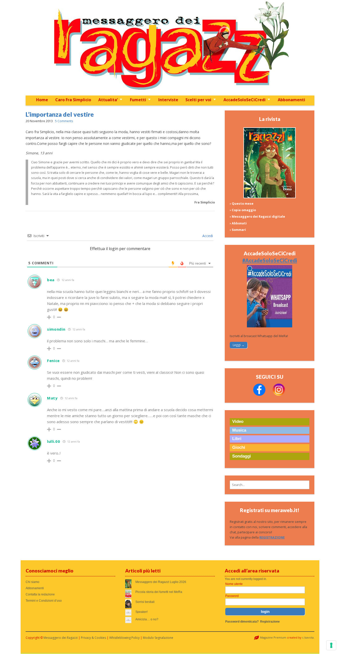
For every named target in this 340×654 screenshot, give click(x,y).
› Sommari (238, 230)
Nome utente (234, 584)
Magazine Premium (273, 637)
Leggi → (238, 345)
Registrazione (270, 621)
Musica (239, 430)
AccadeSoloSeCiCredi (245, 99)
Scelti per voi (198, 99)
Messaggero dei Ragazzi (61, 638)
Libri (236, 438)
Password (232, 596)
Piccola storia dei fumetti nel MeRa (158, 592)
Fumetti (138, 99)
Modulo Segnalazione (158, 638)
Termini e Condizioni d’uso (44, 600)
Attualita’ (108, 99)
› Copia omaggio (243, 210)
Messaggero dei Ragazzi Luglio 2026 (160, 582)
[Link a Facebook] (259, 395)
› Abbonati (238, 223)
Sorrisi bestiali (145, 602)
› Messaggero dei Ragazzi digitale (257, 216)
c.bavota (308, 637)
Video (237, 421)
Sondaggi (241, 456)
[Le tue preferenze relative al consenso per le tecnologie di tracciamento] (331, 645)
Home (42, 99)
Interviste (168, 99)
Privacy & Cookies (93, 638)
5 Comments (64, 121)
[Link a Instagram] (279, 395)
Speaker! (141, 612)
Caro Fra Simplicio (73, 99)
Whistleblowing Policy (124, 638)
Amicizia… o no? (146, 619)
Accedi (207, 235)
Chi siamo (32, 582)
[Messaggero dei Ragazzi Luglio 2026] (269, 197)
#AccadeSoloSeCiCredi (269, 260)
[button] (269, 484)
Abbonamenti (291, 99)
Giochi (238, 447)
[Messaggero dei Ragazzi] (170, 47)
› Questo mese (241, 203)
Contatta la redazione (40, 594)
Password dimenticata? (242, 621)
